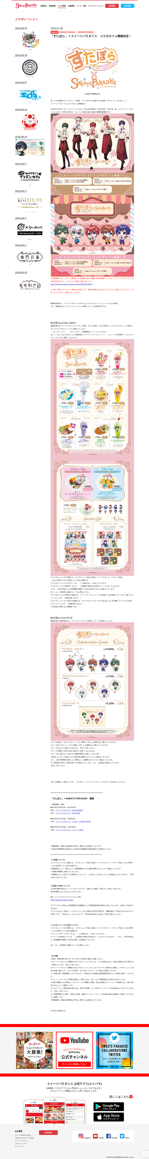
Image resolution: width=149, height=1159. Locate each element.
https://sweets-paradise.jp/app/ (62, 900)
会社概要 (18, 1131)
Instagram (87, 1138)
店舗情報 (71, 6)
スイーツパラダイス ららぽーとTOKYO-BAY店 (73, 821)
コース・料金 (81, 6)
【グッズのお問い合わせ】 (23, 1135)
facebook (114, 1138)
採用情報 (112, 6)
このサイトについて (21, 1143)
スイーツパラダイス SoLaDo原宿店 (69, 810)
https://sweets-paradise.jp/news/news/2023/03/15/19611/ (71, 284)
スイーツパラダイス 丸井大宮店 (68, 813)
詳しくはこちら (119, 1096)
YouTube (101, 1138)
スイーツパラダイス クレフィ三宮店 (69, 830)
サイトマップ (19, 1146)
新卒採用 (127, 6)
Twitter (127, 1138)
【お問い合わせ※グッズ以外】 (24, 1138)
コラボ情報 (62, 6)
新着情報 (52, 6)
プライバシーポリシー (22, 1141)
